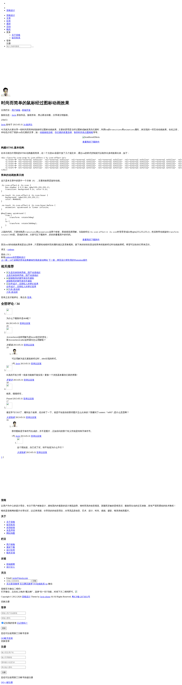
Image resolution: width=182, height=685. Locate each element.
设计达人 (10, 567)
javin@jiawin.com (20, 578)
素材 (8, 24)
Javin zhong (45, 597)
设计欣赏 (10, 550)
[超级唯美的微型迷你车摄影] (20, 278)
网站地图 (10, 533)
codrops (10, 249)
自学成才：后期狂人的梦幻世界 (21, 286)
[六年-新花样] (13, 289)
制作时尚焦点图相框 (83, 132)
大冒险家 (10, 417)
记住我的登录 (10, 623)
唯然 (8, 29)
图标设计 (21, 257)
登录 (29, 297)
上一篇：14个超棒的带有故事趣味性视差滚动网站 (24, 260)
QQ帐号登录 (7, 638)
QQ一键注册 (7, 682)
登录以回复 (25, 323)
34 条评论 (27, 124)
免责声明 (10, 530)
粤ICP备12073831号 (81, 597)
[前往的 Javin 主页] (15, 354)
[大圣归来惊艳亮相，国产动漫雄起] (23, 272)
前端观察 (10, 564)
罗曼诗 (9, 380)
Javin (14, 115)
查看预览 (86, 142)
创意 (15, 257)
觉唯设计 (26, 597)
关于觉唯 (16, 35)
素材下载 (10, 547)
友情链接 (10, 527)
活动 (8, 26)
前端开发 (26, 110)
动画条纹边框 (46, 132)
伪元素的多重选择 (63, 132)
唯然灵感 (10, 553)
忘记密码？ (22, 623)
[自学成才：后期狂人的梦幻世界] (22, 284)
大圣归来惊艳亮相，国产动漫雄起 (22, 275)
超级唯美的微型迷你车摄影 (19, 281)
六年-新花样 (12, 292)
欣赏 (8, 21)
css (6, 257)
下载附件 (95, 142)
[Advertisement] (81, 68)
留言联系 (16, 38)
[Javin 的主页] (5, 96)
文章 (8, 18)
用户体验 (16, 110)
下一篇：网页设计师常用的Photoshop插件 (67, 260)
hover (10, 257)
